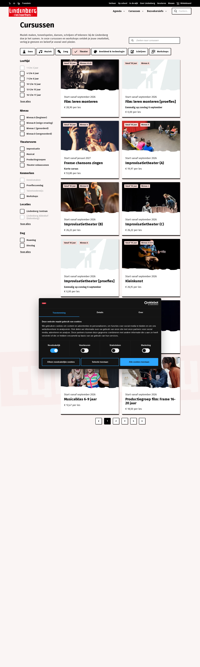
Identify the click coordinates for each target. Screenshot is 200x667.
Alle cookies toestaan (139, 362)
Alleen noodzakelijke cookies (61, 362)
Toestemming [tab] (59, 312)
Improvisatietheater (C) (144, 224)
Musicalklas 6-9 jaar (80, 399)
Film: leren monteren (81, 102)
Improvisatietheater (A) (144, 163)
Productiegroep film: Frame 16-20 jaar (150, 401)
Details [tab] (100, 312)
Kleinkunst (134, 281)
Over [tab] (141, 312)
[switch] (85, 350)
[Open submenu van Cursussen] (142, 11)
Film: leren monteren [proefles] (150, 102)
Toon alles (25, 101)
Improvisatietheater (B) (83, 224)
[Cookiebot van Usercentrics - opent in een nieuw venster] (146, 303)
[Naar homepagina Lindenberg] (29, 11)
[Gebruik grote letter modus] (11, 3)
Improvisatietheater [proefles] (89, 281)
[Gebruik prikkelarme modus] (15, 3)
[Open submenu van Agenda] (123, 11)
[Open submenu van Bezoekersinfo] (165, 11)
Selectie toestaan (100, 362)
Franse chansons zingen (83, 163)
